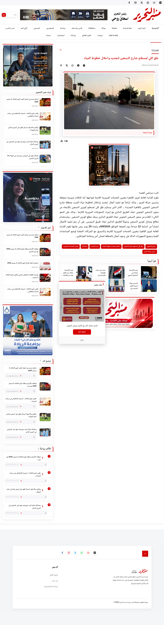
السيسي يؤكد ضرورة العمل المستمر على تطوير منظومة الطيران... (133, 286)
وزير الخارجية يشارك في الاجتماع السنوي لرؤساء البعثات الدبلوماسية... (133, 273)
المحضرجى (50, 28)
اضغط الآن (82, 332)
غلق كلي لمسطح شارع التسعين (133, 246)
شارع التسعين (151, 246)
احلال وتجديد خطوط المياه (111, 246)
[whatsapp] (72, 65)
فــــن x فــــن (9, 28)
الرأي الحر (24, 28)
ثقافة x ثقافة (113, 35)
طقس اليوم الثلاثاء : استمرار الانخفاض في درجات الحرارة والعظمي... (22, 114)
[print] (84, 65)
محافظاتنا (91, 28)
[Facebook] (129, 2)
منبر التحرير (94, 246)
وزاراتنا (73, 35)
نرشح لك (46, 361)
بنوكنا (104, 28)
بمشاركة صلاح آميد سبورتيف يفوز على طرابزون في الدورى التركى (22, 143)
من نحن (55, 581)
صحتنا (48, 35)
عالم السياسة (127, 28)
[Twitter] (141, 2)
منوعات (100, 35)
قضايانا (114, 28)
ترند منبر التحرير (43, 92)
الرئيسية (155, 28)
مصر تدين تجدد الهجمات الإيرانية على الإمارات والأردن (100, 273)
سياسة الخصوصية (51, 586)
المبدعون (36, 28)
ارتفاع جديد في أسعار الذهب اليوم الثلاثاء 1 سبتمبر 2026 (22, 100)
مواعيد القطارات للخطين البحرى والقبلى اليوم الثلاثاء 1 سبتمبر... (22, 276)
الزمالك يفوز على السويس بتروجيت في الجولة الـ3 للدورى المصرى (22, 157)
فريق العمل (54, 575)
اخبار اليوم (142, 28)
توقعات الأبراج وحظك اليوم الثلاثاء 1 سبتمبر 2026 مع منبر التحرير (22, 250)
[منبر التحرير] (136, 14)
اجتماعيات (60, 35)
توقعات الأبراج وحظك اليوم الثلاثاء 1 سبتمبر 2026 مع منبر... (22, 384)
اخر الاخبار (45, 228)
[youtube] (154, 2)
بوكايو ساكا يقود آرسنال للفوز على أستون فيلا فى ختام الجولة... (21, 415)
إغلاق (82, 340)
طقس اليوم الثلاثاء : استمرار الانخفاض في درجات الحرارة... (20, 400)
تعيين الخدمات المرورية (70, 246)
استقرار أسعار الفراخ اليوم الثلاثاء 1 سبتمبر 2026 (22, 263)
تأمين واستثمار (77, 28)
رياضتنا (62, 28)
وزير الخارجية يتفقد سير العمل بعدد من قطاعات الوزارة (68, 273)
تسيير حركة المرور (149, 251)
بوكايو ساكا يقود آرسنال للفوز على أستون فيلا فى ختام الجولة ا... (23, 129)
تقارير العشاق (86, 35)
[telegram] (78, 65)
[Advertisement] (120, 534)
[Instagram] (135, 2)
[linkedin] (160, 2)
